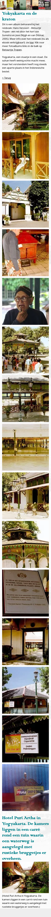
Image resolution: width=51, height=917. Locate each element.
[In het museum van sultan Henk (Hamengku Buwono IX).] (25, 593)
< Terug (6, 77)
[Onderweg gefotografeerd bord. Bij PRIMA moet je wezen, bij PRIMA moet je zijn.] (25, 787)
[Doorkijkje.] (25, 641)
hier (32, 42)
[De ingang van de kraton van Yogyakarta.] (25, 204)
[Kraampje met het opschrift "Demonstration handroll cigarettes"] (25, 690)
